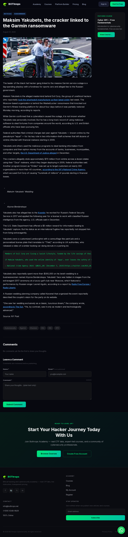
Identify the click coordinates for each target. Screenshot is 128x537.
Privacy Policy (107, 532)
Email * (56, 369)
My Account (71, 490)
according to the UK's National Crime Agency (63, 169)
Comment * (47, 380)
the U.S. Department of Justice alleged (39, 153)
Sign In (103, 4)
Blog (84, 4)
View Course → (106, 34)
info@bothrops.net (10, 506)
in (22, 490)
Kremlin (41, 212)
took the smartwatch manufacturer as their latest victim (44, 99)
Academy (37, 4)
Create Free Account (77, 454)
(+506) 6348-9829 (11, 511)
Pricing (76, 4)
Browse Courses (49, 453)
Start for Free (117, 4)
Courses (48, 4)
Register (69, 495)
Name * (6, 369)
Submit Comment (14, 404)
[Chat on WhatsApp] (121, 530)
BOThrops (14, 4)
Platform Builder (62, 4)
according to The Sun (13, 307)
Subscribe (95, 518)
